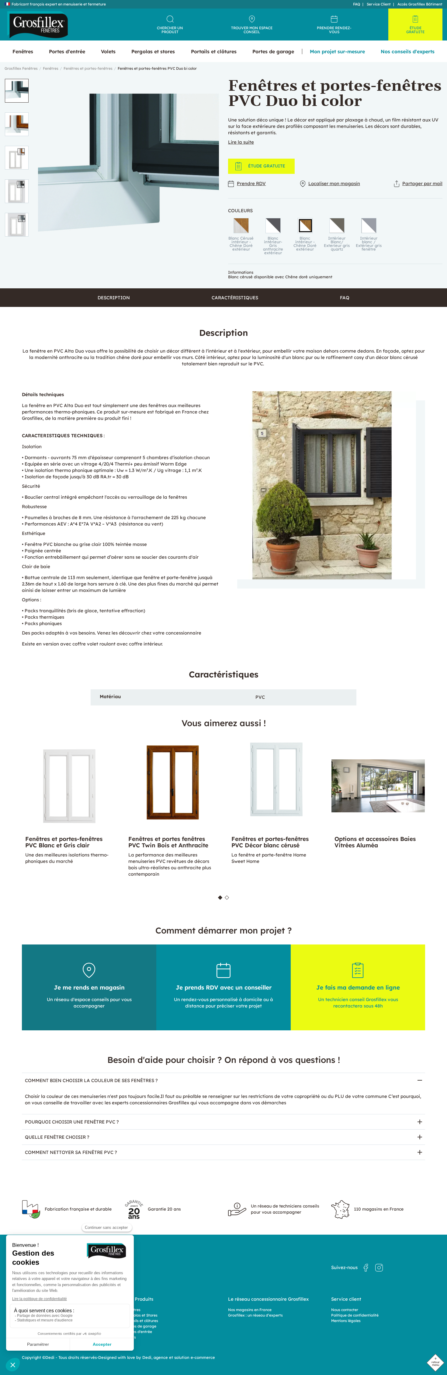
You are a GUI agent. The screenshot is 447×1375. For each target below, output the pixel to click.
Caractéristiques (235, 298)
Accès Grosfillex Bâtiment (419, 4)
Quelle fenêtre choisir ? (57, 1137)
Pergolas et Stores (141, 1315)
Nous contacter (344, 1309)
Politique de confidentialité (355, 1315)
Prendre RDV (251, 183)
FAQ (356, 4)
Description (114, 298)
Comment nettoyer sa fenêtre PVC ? (71, 1152)
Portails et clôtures (141, 1320)
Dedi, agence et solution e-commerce (178, 1357)
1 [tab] (220, 897)
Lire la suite (241, 142)
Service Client (379, 4)
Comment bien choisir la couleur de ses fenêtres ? (91, 1080)
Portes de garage (140, 1326)
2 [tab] (227, 897)
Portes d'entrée (138, 1331)
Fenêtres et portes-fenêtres (88, 68)
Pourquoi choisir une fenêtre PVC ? (72, 1122)
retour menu (435, 1363)
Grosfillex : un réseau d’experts (255, 1315)
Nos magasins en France (250, 1309)
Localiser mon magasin (334, 183)
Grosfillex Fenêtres (21, 68)
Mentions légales (346, 1320)
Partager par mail (422, 183)
